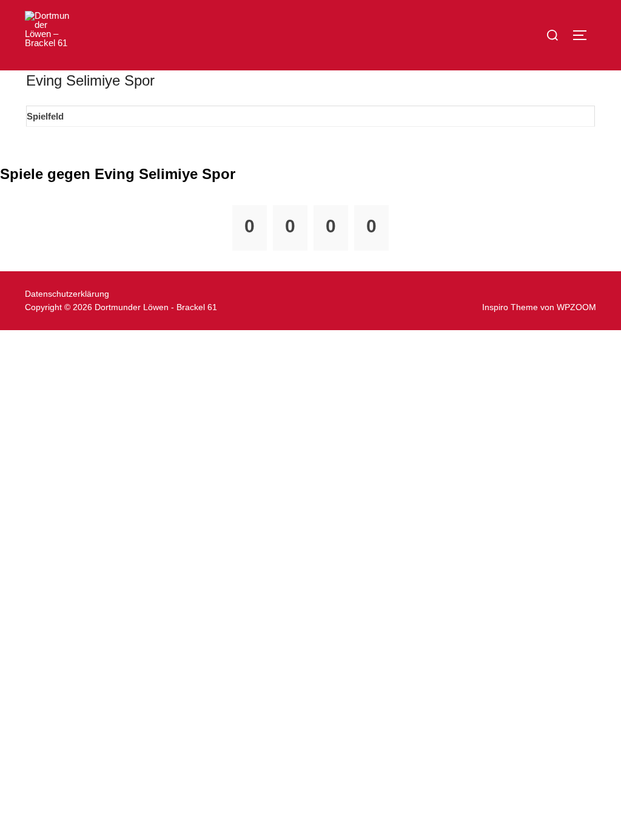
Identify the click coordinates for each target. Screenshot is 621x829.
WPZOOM (576, 307)
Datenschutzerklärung (67, 294)
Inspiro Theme (510, 307)
